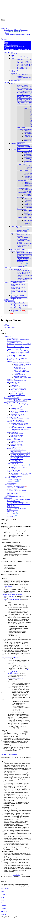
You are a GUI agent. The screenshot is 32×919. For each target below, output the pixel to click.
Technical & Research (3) (10, 477)
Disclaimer (3, 903)
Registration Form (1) (16, 436)
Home (5, 324)
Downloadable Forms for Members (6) (21, 362)
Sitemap (3, 897)
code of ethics (16, 875)
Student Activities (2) (12, 471)
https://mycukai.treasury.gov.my (12, 599)
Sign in (6, 30)
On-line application (9, 596)
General (7, 33)
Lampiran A (8, 586)
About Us (3, 905)
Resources (6, 325)
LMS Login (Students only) (21, 30)
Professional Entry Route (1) (11, 398)
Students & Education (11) (11, 402)
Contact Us (3, 894)
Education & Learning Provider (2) (16, 421)
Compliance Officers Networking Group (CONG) (18, 34)
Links (2, 900)
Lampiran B (10, 592)
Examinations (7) (11, 448)
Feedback (3, 914)
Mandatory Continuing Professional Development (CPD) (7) (16, 381)
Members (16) (7, 336)
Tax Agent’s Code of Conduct (9, 754)
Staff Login (4, 911)
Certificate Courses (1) (13, 417)
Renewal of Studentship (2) (14, 439)
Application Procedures (16, 672)
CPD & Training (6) (9, 484)
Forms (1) (9, 361)
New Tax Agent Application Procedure (12, 594)
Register (10, 30)
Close (2, 19)
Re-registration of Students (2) (15, 444)
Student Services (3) (12, 463)
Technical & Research (9, 327)
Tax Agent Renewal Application (11, 657)
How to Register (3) (12, 432)
